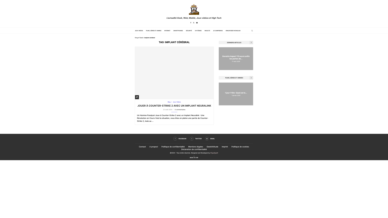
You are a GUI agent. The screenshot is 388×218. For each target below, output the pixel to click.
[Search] (252, 31)
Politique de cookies (240, 147)
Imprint (225, 147)
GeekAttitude (212, 147)
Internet (167, 30)
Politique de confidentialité (173, 147)
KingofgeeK (214, 153)
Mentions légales (195, 147)
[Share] (137, 97)
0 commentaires (180, 109)
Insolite (207, 30)
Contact (142, 147)
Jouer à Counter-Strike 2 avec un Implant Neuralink (174, 105)
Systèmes (198, 30)
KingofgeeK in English (233, 30)
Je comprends (218, 30)
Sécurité (189, 30)
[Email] (197, 22)
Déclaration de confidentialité (194, 149)
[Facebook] (190, 22)
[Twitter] (193, 22)
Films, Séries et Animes (153, 30)
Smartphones (178, 30)
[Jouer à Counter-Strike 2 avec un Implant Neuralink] (174, 73)
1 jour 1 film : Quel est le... (236, 93)
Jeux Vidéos (139, 30)
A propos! (153, 147)
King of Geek (139, 37)
